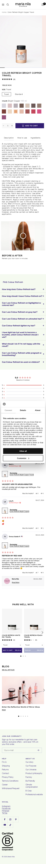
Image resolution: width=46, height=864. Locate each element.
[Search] (8, 5)
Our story (29, 762)
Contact (5, 774)
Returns (5, 770)
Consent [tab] (8, 410)
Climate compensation (32, 786)
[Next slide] (42, 632)
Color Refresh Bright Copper (19, 511)
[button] (8, 79)
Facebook (6, 809)
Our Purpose (31, 766)
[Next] (44, 690)
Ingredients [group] (35, 138)
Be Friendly (30, 781)
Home (4, 12)
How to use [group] (22, 138)
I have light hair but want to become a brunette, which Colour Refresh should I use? (20, 334)
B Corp (29, 791)
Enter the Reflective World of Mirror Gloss (21, 707)
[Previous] (2, 690)
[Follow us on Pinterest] (16, 819)
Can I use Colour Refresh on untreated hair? (22, 319)
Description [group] (9, 138)
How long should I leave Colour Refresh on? (22, 296)
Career (5, 785)
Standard (19, 94)
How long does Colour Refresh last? (18, 289)
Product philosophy (34, 774)
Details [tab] (23, 410)
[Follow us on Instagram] (10, 819)
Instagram (6, 807)
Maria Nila (11, 857)
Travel (6, 94)
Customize (21, 458)
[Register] (38, 750)
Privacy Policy (7, 777)
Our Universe (31, 770)
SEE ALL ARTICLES (8, 670)
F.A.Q (4, 762)
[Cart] (43, 5)
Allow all (23, 451)
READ (4, 710)
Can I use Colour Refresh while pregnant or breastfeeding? (22, 354)
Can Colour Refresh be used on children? (21, 362)
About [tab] (37, 410)
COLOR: (14, 101)
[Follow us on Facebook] (4, 819)
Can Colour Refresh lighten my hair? (18, 325)
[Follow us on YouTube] (4, 825)
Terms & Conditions (10, 781)
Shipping (6, 766)
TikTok (4, 813)
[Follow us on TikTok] (10, 825)
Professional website (34, 795)
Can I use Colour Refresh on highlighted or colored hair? (21, 304)
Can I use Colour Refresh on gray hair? (19, 312)
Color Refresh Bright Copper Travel (21, 475)
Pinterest (5, 811)
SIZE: (6, 90)
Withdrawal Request (10, 789)
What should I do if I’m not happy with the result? (21, 345)
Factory (29, 777)
